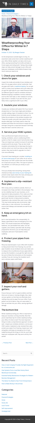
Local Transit (5, 405)
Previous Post (7, 343)
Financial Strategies (8, 11)
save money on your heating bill (21, 173)
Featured (4, 394)
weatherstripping (20, 86)
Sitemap (27, 419)
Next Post (29, 343)
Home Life (5, 403)
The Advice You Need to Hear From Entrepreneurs (17, 381)
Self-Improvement (7, 408)
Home (3, 400)
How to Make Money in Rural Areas (12, 384)
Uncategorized (6, 411)
